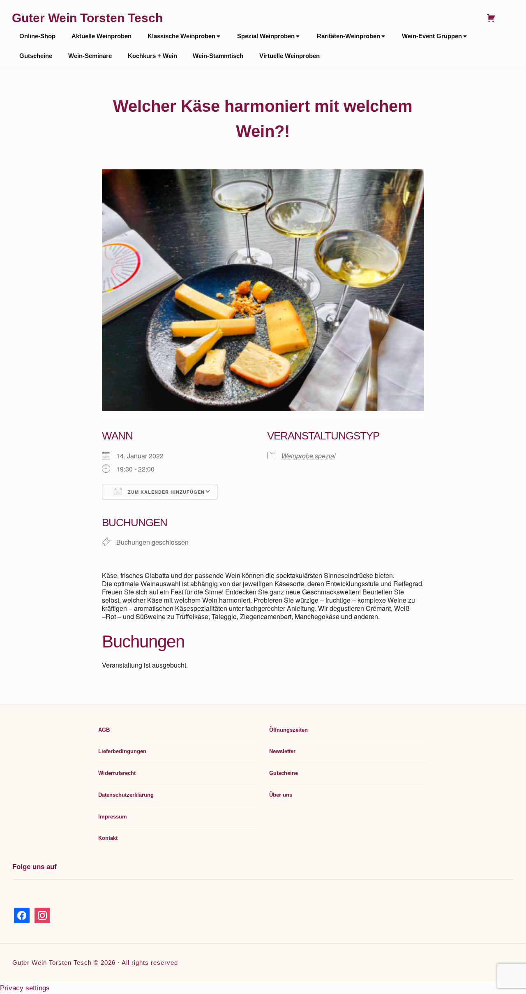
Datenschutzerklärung (126, 795)
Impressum (112, 817)
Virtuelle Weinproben (289, 56)
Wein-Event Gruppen (432, 36)
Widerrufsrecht (117, 773)
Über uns (280, 795)
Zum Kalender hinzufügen (165, 492)
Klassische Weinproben (181, 36)
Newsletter (282, 751)
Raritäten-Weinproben (348, 36)
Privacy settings (25, 988)
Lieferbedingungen (122, 751)
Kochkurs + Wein (152, 56)
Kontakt (108, 838)
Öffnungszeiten (288, 730)
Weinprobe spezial (308, 455)
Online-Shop (37, 36)
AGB (104, 730)
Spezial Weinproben (266, 36)
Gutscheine (35, 56)
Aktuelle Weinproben (102, 36)
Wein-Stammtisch (218, 56)
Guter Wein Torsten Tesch (87, 18)
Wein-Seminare (90, 56)
